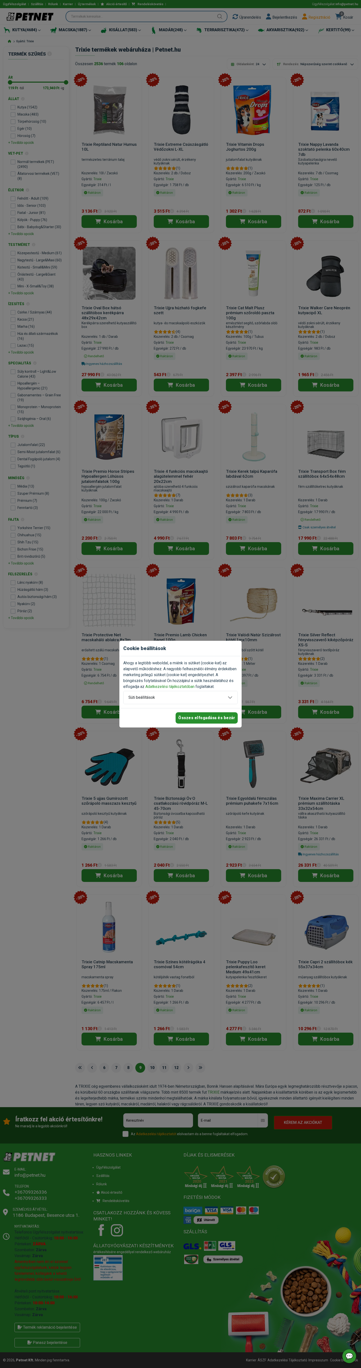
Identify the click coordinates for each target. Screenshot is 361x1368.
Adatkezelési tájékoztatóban (169, 686)
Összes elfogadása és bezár (206, 717)
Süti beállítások (141, 697)
